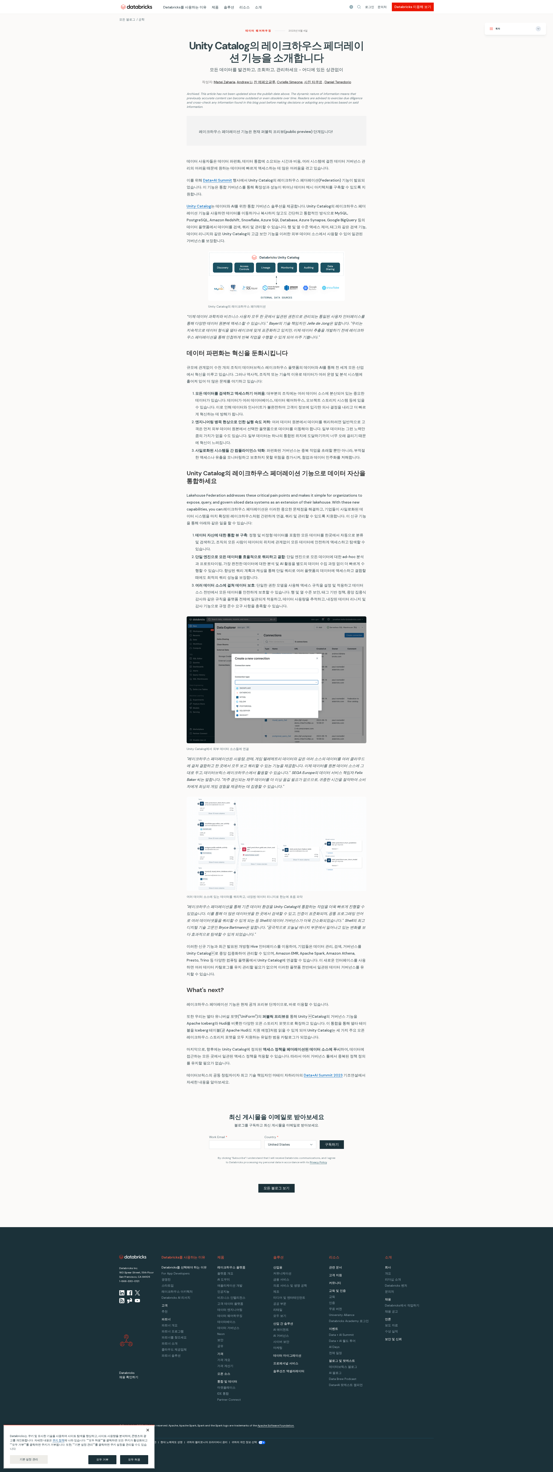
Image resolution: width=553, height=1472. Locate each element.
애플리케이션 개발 (229, 1285)
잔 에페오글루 (264, 82)
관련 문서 (335, 1267)
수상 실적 (391, 1331)
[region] (79, 1447)
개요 (388, 1273)
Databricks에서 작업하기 (402, 1305)
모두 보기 (279, 1316)
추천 (165, 1311)
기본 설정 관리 (29, 1459)
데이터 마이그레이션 (287, 1355)
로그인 (369, 7)
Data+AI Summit (217, 180)
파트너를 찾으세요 (174, 1337)
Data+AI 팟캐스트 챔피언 (346, 1385)
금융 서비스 (281, 1279)
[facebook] (129, 1292)
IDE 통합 (223, 1393)
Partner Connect (229, 1400)
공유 (220, 1346)
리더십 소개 (393, 1279)
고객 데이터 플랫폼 (230, 1304)
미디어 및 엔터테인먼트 (289, 1298)
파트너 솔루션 (171, 1355)
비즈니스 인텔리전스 (231, 1298)
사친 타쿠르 (313, 82)
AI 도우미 (223, 1279)
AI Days (334, 1347)
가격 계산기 (225, 1366)
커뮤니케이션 (282, 1273)
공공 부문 (279, 1304)
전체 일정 (335, 1353)
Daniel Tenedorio (338, 82)
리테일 (277, 1310)
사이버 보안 (281, 1342)
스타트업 (168, 1285)
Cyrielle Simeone (290, 82)
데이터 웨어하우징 (258, 30)
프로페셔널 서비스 (285, 1363)
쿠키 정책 (58, 1440)
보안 (220, 1340)
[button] (359, 7)
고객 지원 (335, 1275)
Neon (221, 1334)
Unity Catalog (199, 206)
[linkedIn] (121, 1292)
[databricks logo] (132, 1257)
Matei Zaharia (224, 82)
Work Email (218, 1137)
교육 (332, 1297)
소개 (258, 7)
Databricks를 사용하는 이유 (185, 7)
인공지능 (223, 1291)
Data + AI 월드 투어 (342, 1341)
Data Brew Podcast (342, 1379)
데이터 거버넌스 (228, 1328)
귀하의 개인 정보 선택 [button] (244, 1442)
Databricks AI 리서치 (176, 1298)
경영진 (166, 1279)
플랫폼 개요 (225, 1273)
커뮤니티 (335, 1283)
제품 (215, 7)
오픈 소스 (223, 1374)
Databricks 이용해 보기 (412, 7)
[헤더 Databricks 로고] (136, 7)
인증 (332, 1303)
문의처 (382, 7)
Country (271, 1137)
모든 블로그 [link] (127, 19)
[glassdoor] (129, 1300)
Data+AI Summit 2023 (323, 1075)
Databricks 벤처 (396, 1285)
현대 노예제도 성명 (171, 1442)
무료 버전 (335, 1309)
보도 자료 (391, 1325)
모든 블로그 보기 (276, 1188)
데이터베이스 (226, 1322)
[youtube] (137, 1300)
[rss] (121, 1300)
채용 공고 (391, 1311)
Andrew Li (244, 82)
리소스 (244, 7)
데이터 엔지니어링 (229, 1310)
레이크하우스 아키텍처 (177, 1291)
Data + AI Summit (341, 1335)
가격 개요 (223, 1360)
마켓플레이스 (226, 1387)
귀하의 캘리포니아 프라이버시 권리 (207, 1442)
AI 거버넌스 (281, 1336)
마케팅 (277, 1348)
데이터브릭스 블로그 (343, 1367)
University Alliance (341, 1315)
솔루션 (229, 7)
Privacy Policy (318, 1162)
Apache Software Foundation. (275, 1425)
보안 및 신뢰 (393, 1339)
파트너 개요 (170, 1325)
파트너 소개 (170, 1343)
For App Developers (176, 1273)
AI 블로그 (335, 1373)
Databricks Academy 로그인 (349, 1321)
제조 (276, 1291)
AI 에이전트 (281, 1330)
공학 (141, 19)
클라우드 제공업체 (174, 1349)
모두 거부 (102, 1459)
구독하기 (332, 1144)
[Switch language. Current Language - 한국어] (351, 7)
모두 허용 (134, 1459)
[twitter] (137, 1292)
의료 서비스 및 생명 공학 (290, 1285)
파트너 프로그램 (173, 1331)
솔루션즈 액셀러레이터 (288, 1371)
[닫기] (148, 1430)
